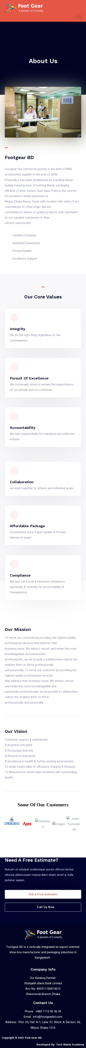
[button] (8, 824)
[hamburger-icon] (78, 17)
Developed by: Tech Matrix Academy (60, 1044)
